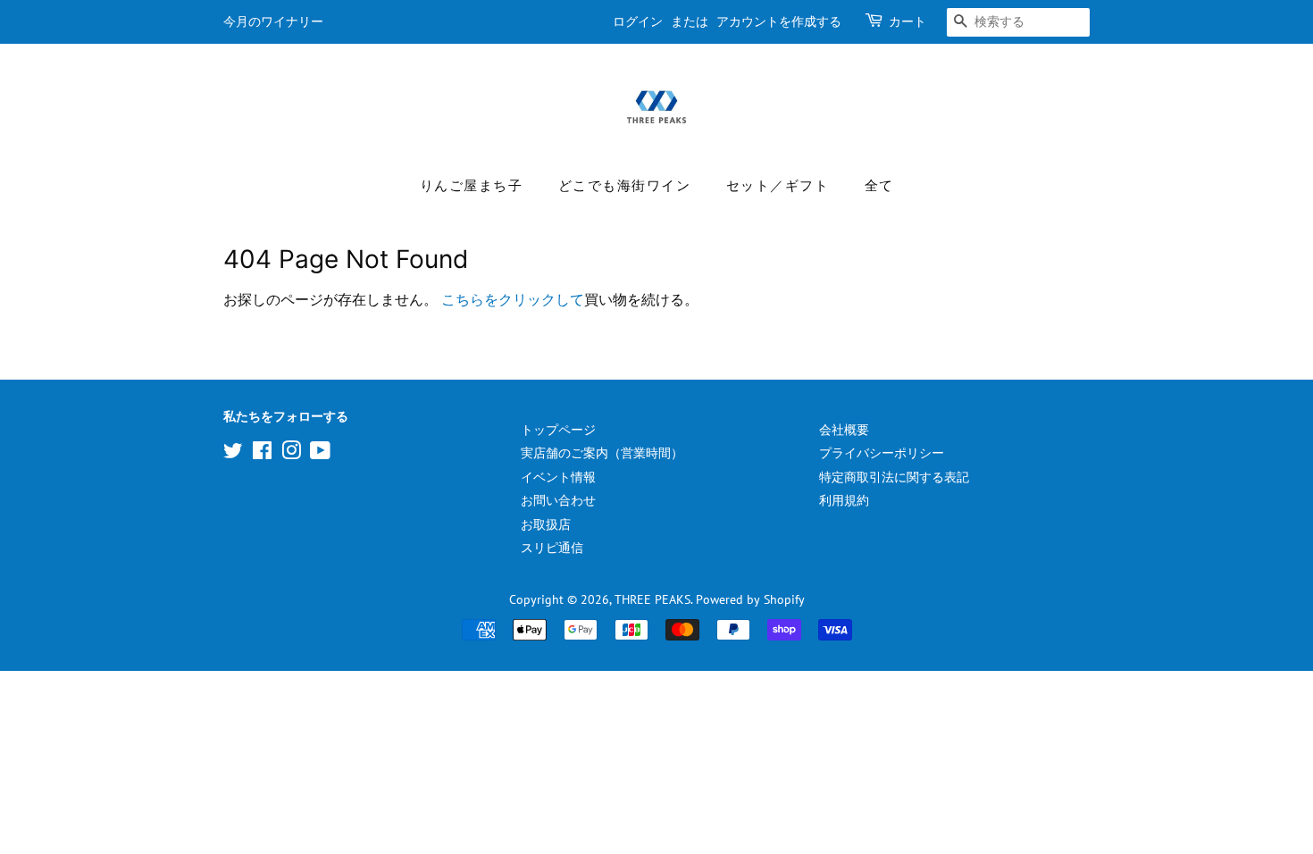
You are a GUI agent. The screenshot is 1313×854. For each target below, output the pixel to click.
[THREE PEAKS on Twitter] (233, 454)
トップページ (558, 430)
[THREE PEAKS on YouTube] (320, 454)
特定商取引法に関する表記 (894, 477)
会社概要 (844, 430)
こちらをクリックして (512, 299)
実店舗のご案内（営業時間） (602, 453)
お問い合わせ (558, 500)
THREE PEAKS (652, 599)
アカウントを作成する (778, 21)
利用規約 (844, 500)
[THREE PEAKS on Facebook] (262, 454)
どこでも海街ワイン (624, 186)
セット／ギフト (778, 186)
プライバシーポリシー (881, 453)
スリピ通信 (552, 548)
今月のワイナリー (273, 21)
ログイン (638, 21)
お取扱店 (546, 524)
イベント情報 (558, 477)
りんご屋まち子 (471, 186)
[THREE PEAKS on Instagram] (291, 454)
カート (907, 21)
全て (879, 186)
